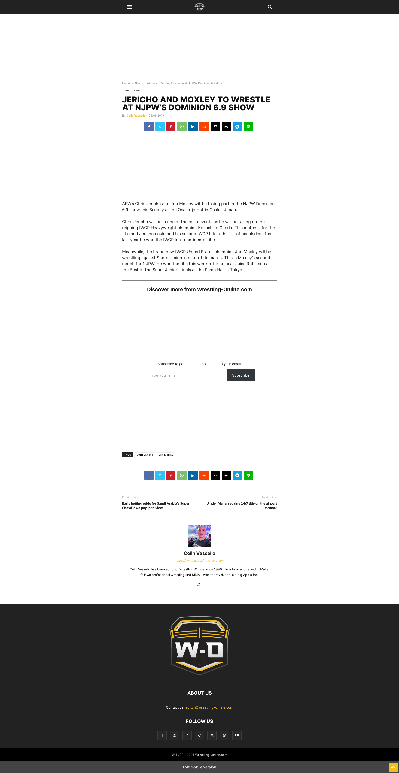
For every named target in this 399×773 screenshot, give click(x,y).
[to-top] (393, 765)
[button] (129, 7)
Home (126, 83)
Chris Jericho (145, 454)
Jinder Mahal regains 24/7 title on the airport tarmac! (242, 505)
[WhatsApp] (182, 126)
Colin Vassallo (136, 115)
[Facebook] (149, 126)
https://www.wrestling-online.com (199, 560)
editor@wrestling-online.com (209, 707)
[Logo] (199, 679)
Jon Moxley (166, 454)
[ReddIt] (204, 126)
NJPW (137, 90)
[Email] (215, 126)
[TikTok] (199, 735)
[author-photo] (199, 547)
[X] (160, 126)
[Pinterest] (170, 126)
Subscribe (240, 375)
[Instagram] (198, 585)
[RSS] (187, 735)
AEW (137, 83)
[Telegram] (237, 126)
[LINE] (248, 126)
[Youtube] (237, 735)
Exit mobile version (199, 767)
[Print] (226, 126)
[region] (199, 49)
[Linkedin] (193, 126)
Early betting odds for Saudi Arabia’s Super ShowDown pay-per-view (156, 505)
